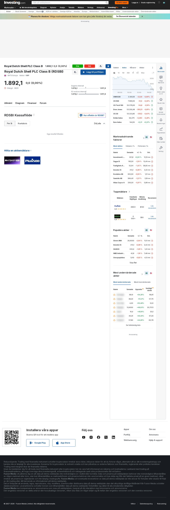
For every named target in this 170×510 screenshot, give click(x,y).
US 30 (115, 114)
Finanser (32, 103)
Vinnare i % (130, 146)
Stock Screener (20, 11)
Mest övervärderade (142, 282)
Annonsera (153, 435)
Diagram (19, 103)
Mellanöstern (94, 11)
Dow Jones (117, 109)
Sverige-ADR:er (65, 11)
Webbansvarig (130, 440)
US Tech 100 (118, 105)
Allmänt (8, 103)
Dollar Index (118, 118)
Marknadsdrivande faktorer (123, 138)
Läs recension (152, 207)
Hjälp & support (155, 440)
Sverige (31, 11)
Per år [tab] (9, 123)
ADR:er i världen (52, 11)
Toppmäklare (120, 191)
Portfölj (127, 435)
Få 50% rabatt (121, 3)
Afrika (118, 11)
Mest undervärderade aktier (124, 274)
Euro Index (117, 122)
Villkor (133, 504)
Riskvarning (161, 504)
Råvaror (133, 68)
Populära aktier (121, 230)
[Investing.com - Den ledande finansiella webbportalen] (14, 3)
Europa (84, 11)
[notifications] (159, 2)
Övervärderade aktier (148, 11)
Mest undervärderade (122, 282)
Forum (43, 103)
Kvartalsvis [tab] (22, 123)
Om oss (152, 429)
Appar (126, 429)
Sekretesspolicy (146, 504)
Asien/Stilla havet (107, 11)
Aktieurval (101, 7)
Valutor (116, 68)
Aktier (8, 11)
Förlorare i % (143, 146)
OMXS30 (116, 97)
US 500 (116, 101)
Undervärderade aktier (130, 11)
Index (124, 68)
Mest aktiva (117, 146)
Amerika (77, 11)
